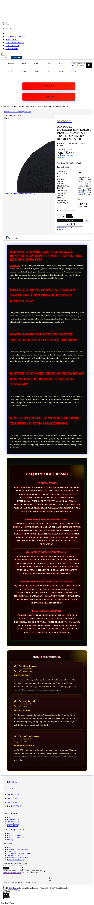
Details (11, 237)
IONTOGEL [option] (62, 177)
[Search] (89, 65)
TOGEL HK (12, 48)
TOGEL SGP (12, 45)
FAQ (9, 833)
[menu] (36, 68)
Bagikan (60, 229)
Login (5, 57)
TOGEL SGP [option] (62, 191)
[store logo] (3, 55)
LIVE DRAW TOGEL (15, 860)
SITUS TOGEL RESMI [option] (63, 187)
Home (5, 106)
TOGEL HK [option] (61, 200)
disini (80, 192)
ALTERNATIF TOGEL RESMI (19, 853)
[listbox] (67, 190)
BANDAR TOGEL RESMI (17, 849)
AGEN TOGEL (13, 824)
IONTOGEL (12, 39)
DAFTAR (49, 86)
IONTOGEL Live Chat (15, 838)
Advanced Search (77, 65)
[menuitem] (11, 68)
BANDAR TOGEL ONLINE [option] (61, 181)
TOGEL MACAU (15, 42)
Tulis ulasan (61, 157)
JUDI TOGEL (12, 851)
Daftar (16, 57)
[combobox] (82, 64)
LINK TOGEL (12, 826)
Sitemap (10, 840)
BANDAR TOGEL (14, 806)
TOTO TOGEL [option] (63, 203)
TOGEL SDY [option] (62, 193)
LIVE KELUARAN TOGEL (18, 858)
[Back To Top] (3, 898)
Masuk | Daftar (16, 36)
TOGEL (11, 788)
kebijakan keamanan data (12, 873)
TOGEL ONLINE (14, 794)
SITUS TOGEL (13, 802)
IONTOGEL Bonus (14, 835)
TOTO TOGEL (13, 798)
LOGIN (49, 96)
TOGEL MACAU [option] (60, 197)
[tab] (11, 237)
